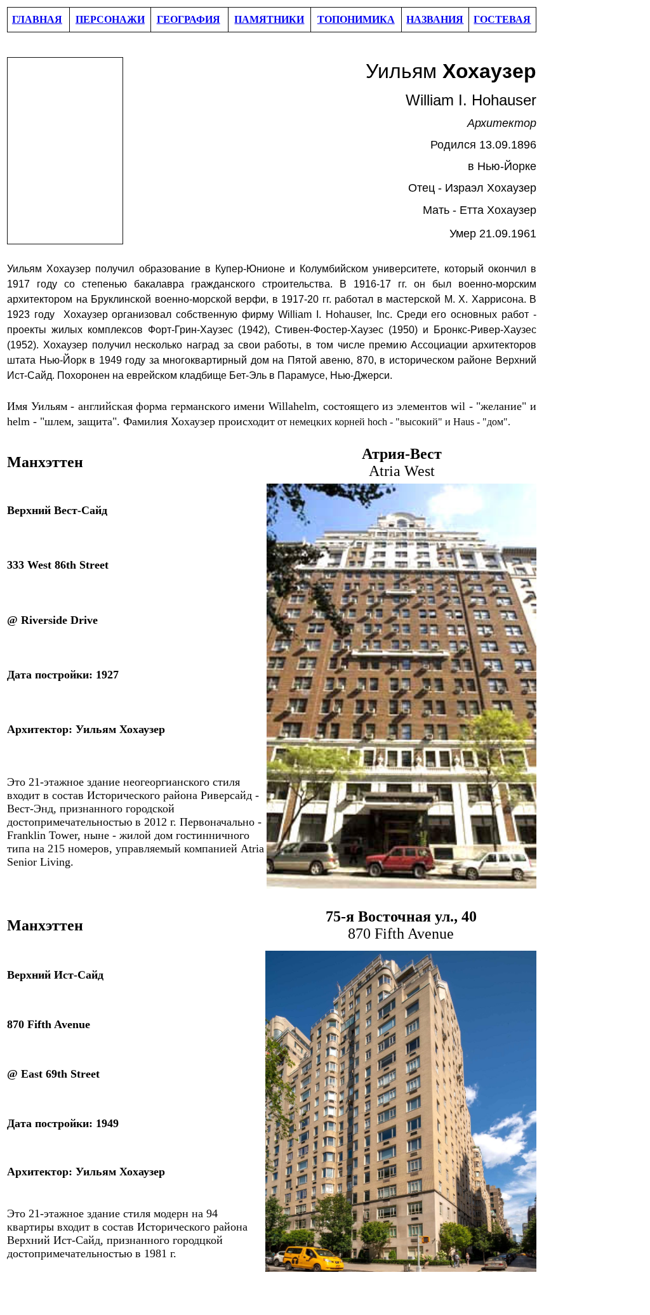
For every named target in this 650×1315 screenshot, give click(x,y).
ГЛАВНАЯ (37, 19)
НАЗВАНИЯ (434, 19)
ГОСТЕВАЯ (502, 19)
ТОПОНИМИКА (356, 19)
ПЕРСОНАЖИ (110, 19)
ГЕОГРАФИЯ (188, 19)
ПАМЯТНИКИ (269, 19)
